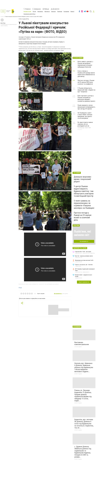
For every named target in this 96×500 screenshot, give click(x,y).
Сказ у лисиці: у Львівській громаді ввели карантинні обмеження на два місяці (86, 73)
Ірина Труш (3, 23)
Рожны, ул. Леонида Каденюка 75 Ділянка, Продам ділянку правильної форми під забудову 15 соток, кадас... (83, 395)
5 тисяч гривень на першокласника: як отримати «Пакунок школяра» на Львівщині (84, 204)
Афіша (46, 9)
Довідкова (59, 11)
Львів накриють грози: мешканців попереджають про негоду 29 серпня (86, 107)
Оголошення (66, 11)
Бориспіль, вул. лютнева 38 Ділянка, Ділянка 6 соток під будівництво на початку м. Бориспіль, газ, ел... (84, 423)
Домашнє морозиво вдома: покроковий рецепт (82, 179)
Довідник (37, 9)
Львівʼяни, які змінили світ (82, 233)
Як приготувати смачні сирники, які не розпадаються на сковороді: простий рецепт (85, 125)
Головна (2, 16)
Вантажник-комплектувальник (81, 343)
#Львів (20, 287)
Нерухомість (40, 11)
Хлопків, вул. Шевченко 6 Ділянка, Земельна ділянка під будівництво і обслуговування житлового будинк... (83, 367)
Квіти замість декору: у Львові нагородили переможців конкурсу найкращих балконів (85, 64)
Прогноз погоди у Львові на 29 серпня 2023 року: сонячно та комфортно (86, 82)
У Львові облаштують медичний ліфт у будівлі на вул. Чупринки (86, 90)
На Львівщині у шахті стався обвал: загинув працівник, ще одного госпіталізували (85, 115)
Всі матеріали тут (84, 241)
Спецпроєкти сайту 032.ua (29, 14)
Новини (28, 9)
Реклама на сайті (27, 11)
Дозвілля (55, 9)
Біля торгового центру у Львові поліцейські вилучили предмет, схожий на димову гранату (86, 98)
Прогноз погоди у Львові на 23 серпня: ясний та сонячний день (83, 216)
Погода (34, 11)
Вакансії (72, 11)
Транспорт (53, 11)
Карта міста (47, 11)
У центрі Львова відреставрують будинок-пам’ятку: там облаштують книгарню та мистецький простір (84, 191)
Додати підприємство (84, 282)
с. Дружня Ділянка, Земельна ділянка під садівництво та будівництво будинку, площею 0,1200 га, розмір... (82, 452)
